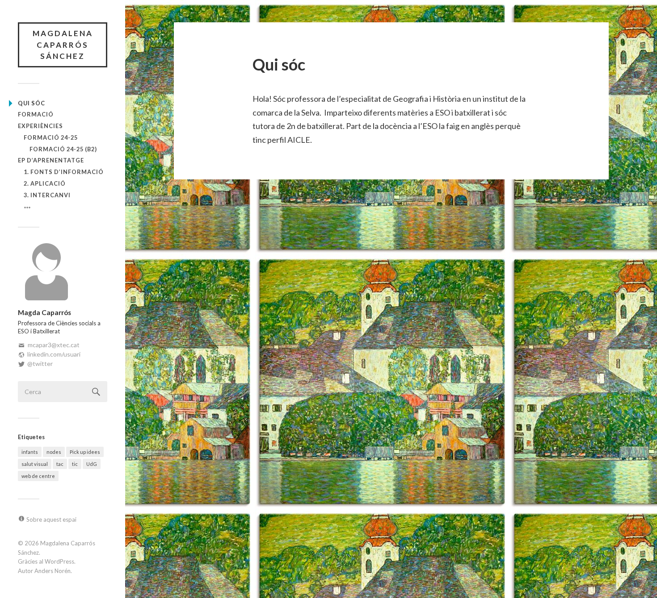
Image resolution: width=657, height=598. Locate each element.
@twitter (40, 363)
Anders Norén (52, 570)
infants (29, 452)
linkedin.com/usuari (53, 354)
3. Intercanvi (47, 195)
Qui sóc (31, 103)
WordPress (59, 561)
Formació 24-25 (51, 137)
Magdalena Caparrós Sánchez (63, 45)
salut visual (34, 464)
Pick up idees (85, 452)
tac (59, 464)
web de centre (38, 476)
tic (75, 464)
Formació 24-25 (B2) (63, 149)
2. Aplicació (45, 183)
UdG (91, 464)
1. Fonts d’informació (64, 171)
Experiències (40, 125)
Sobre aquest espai (51, 519)
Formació (36, 114)
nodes (53, 452)
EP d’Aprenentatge (51, 160)
